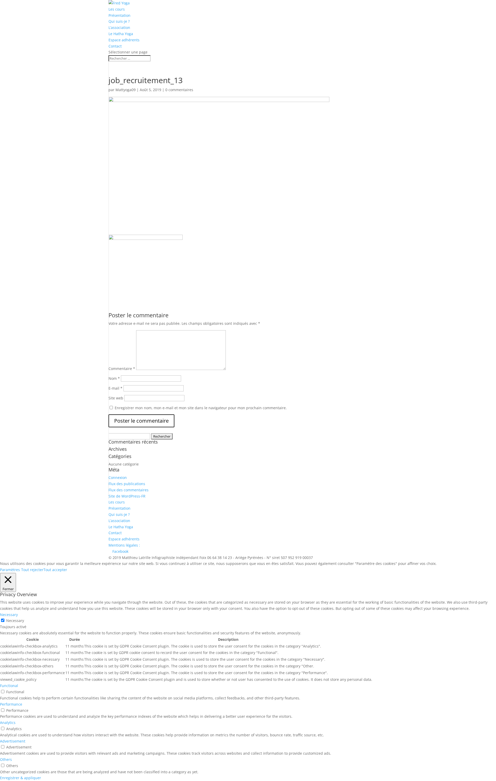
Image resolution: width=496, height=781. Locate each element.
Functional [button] (9, 685)
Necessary (15, 620)
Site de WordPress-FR (127, 496)
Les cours (117, 9)
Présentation (119, 15)
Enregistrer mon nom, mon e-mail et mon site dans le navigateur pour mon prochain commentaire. (201, 407)
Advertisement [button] (12, 741)
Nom (114, 378)
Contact (115, 46)
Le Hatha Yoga (121, 33)
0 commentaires (179, 89)
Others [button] (6, 759)
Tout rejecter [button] (32, 569)
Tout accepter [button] (55, 569)
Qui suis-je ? (119, 21)
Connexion (118, 477)
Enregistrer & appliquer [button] (20, 777)
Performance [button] (11, 704)
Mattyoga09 (125, 89)
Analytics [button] (8, 722)
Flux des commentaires (129, 489)
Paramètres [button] (10, 569)
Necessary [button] (9, 614)
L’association (119, 27)
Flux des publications (127, 483)
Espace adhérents (124, 39)
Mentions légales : (124, 545)
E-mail (115, 388)
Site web (116, 398)
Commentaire (122, 368)
